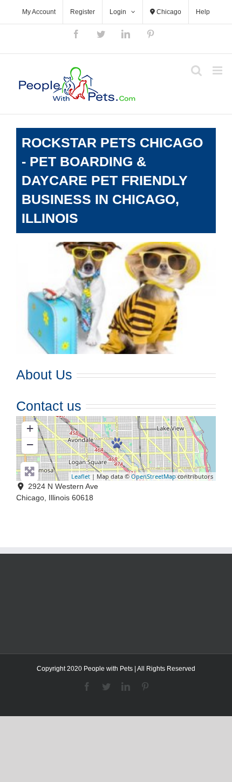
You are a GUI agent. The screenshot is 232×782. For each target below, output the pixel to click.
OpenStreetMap (153, 476)
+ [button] (29, 428)
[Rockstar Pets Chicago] (116, 442)
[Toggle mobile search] (196, 70)
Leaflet (80, 476)
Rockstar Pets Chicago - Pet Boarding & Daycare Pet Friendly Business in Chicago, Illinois (112, 180)
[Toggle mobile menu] (218, 70)
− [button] (29, 444)
